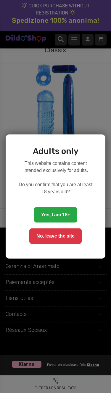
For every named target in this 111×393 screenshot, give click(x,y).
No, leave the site (55, 235)
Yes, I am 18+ (55, 214)
